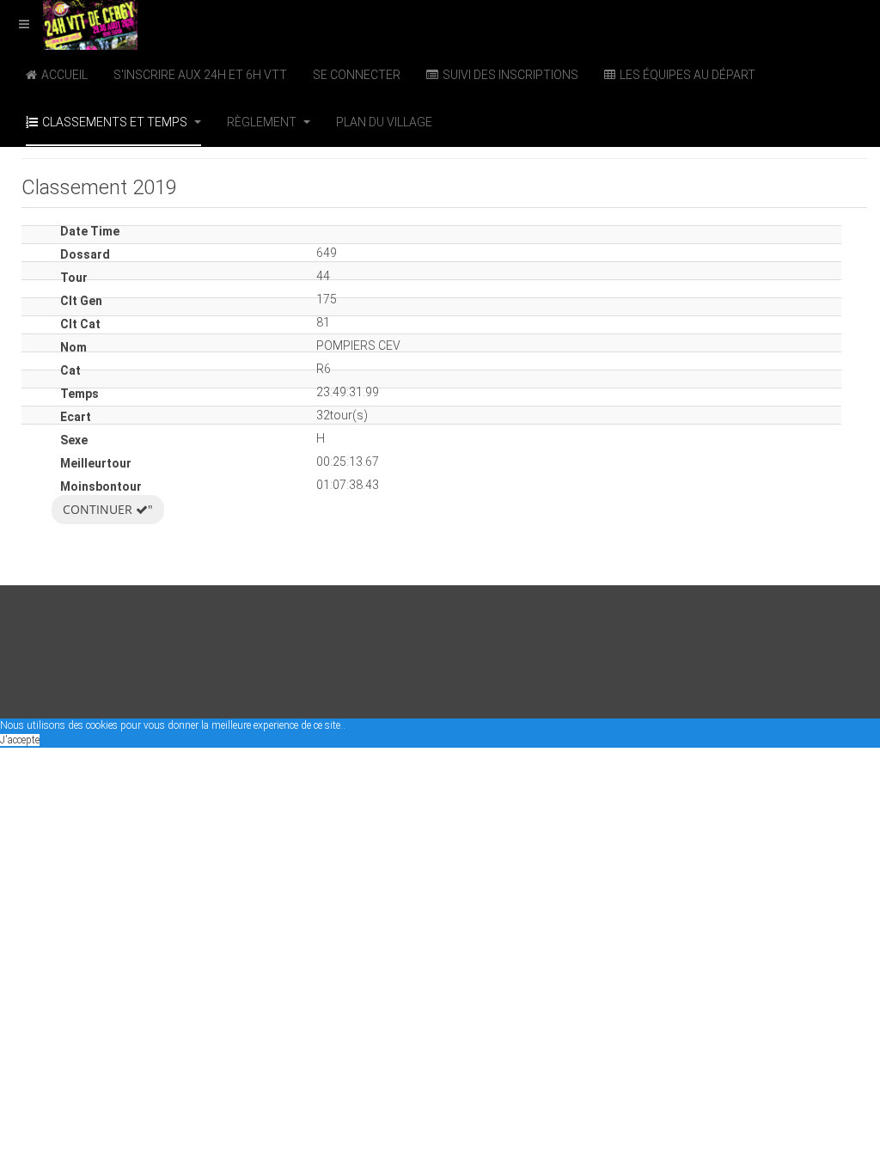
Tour (74, 277)
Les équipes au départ (687, 75)
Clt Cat (80, 324)
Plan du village (384, 122)
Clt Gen (81, 301)
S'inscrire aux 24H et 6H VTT (200, 75)
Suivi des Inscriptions (510, 75)
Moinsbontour (101, 486)
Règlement (263, 122)
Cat (70, 370)
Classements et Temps (116, 122)
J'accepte (20, 740)
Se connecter (356, 75)
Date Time (89, 231)
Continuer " (108, 509)
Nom (73, 347)
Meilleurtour (95, 463)
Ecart (75, 417)
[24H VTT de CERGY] (69, 23)
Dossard (85, 254)
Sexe (74, 440)
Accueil (64, 75)
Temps (79, 394)
